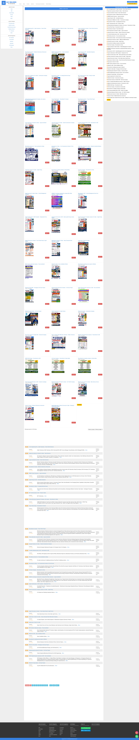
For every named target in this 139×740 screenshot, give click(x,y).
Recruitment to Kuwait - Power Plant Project (37, 528)
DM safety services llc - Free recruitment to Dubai (38, 556)
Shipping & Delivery (73, 734)
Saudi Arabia (11, 12)
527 (50, 685)
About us (71, 727)
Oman (39, 733)
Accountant (12, 39)
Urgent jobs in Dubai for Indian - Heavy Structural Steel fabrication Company (43, 616)
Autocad (61, 733)
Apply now (47, 45)
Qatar (12, 16)
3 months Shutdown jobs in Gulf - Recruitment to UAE (39, 550)
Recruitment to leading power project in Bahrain (38, 639)
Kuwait (11, 14)
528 (53, 685)
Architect (11, 41)
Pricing (71, 733)
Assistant (11, 43)
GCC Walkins (31, 450)
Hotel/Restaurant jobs (12, 27)
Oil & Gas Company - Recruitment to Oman (37, 569)
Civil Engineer (11, 45)
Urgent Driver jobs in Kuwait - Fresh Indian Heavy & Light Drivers (41, 611)
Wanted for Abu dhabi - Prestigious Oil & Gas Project (39, 644)
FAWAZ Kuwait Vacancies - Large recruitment (37, 473)
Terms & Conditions (73, 730)
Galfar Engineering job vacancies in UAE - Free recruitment (40, 655)
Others (40, 734)
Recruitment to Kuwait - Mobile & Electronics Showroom (39, 466)
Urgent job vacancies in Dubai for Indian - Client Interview (40, 453)
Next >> (57, 685)
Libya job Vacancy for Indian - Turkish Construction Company (40, 543)
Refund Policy (72, 731)
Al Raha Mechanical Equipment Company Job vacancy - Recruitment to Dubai (43, 499)
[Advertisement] (57, 19)
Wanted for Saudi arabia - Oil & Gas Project (37, 662)
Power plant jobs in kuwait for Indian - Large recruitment (39, 537)
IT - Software (11, 30)
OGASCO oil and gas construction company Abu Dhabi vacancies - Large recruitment (45, 576)
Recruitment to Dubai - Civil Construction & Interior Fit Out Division (41, 563)
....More (86, 450)
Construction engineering (53, 734)
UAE (11, 10)
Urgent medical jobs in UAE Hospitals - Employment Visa (39, 583)
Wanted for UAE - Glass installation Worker (37, 633)
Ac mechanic (11, 37)
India (11, 9)
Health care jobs (11, 25)
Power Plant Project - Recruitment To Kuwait (37, 505)
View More (79, 404)
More (11, 18)
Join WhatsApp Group (86, 728)
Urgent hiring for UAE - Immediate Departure (37, 479)
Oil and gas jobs (11, 23)
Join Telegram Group (86, 730)
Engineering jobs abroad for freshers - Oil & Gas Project (39, 650)
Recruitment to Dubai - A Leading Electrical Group (38, 486)
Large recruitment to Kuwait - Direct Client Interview (39, 459)
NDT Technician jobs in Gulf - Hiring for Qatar (37, 492)
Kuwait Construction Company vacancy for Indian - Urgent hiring (41, 589)
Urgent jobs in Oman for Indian (34, 622)
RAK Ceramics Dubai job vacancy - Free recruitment (38, 627)
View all (108, 99)
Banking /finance (12, 29)
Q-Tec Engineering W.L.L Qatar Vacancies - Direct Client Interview (41, 446)
